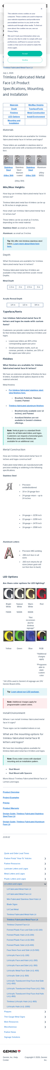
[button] (45, 858)
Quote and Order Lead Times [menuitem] (16, 853)
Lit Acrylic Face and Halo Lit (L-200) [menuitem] (22, 960)
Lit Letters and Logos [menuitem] (13, 884)
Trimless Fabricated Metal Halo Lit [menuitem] (21, 914)
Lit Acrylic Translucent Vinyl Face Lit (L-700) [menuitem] (26, 989)
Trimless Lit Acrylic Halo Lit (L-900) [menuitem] (22, 1002)
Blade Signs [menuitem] (12, 904)
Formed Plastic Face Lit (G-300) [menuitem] (20, 940)
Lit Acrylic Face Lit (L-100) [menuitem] (18, 955)
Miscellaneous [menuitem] (10, 1027)
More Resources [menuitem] (11, 1022)
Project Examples (11, 798)
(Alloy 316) (30, 175)
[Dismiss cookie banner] (41, 9)
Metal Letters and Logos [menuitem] (14, 874)
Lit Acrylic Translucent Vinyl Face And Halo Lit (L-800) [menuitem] (25, 995)
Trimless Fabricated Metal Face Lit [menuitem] (22, 920)
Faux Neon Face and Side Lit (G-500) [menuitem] (23, 950)
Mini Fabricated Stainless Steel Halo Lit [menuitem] (24, 899)
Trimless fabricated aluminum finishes (26, 406)
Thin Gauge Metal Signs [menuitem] (14, 1017)
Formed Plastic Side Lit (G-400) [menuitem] (20, 945)
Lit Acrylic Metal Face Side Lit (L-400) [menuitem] (23, 971)
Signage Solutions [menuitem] (12, 1037)
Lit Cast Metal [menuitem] (13, 909)
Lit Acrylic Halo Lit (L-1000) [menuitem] (18, 1007)
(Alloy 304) (8, 175)
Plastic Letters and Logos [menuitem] (15, 879)
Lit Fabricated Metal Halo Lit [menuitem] (19, 889)
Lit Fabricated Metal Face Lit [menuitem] (19, 894)
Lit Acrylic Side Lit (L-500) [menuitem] (18, 976)
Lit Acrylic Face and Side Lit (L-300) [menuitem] (22, 965)
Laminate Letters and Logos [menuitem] (16, 869)
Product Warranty (11, 808)
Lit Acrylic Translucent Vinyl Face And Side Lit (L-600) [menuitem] (25, 982)
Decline (25, 60)
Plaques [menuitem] (7, 1012)
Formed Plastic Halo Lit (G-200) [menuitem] (20, 935)
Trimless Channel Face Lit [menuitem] (18, 925)
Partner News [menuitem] (10, 1032)
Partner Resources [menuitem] (12, 864)
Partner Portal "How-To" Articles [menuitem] (17, 858)
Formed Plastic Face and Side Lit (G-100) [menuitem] (24, 930)
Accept (25, 54)
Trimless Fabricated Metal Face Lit (18, 68)
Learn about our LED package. (25, 692)
